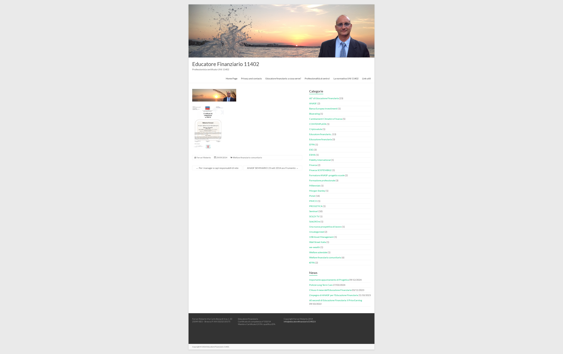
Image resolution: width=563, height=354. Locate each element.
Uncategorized (316, 231)
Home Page (231, 78)
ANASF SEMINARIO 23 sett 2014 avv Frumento (272, 168)
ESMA (312, 154)
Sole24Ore (314, 221)
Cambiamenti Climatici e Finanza (325, 118)
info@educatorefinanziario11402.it (300, 321)
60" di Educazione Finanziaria (324, 98)
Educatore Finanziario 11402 (225, 64)
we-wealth (314, 247)
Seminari (313, 211)
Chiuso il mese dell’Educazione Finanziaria (330, 290)
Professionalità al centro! (317, 78)
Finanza (313, 165)
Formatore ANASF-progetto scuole (327, 175)
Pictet (312, 195)
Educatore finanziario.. (320, 134)
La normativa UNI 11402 (346, 78)
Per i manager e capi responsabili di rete (217, 168)
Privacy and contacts (251, 78)
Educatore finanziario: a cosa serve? (283, 78)
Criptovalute (315, 129)
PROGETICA (315, 206)
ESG (311, 149)
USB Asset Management (321, 236)
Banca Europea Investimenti (323, 108)
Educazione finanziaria (320, 139)
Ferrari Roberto (203, 157)
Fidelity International (320, 159)
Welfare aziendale (318, 252)
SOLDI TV (314, 216)
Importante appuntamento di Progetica (329, 279)
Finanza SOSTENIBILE (320, 170)
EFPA (312, 144)
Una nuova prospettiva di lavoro (325, 226)
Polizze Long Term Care (321, 284)
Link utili (366, 78)
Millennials (314, 185)
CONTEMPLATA (317, 123)
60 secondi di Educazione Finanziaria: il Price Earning (335, 300)
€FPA (312, 262)
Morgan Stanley (317, 190)
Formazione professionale (322, 180)
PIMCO (313, 201)
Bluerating (314, 113)
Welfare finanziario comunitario (247, 157)
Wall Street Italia (317, 242)
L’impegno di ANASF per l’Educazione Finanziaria (333, 295)
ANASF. (313, 103)
